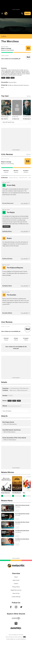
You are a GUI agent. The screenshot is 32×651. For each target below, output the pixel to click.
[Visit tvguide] (16, 624)
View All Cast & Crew (8, 122)
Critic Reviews (7, 154)
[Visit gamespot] (16, 619)
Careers (16, 583)
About (16, 577)
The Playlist (9, 212)
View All (28, 154)
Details (4, 382)
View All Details (7, 411)
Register (27, 13)
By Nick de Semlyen (7, 258)
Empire (7, 238)
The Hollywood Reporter (13, 268)
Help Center (16, 580)
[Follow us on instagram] (16, 608)
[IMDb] (24, 637)
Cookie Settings (16, 596)
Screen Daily (9, 185)
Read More (6, 226)
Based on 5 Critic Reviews (7, 50)
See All (29, 96)
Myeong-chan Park (18, 85)
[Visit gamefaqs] (16, 629)
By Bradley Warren (7, 231)
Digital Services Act (16, 590)
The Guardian (9, 295)
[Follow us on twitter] (21, 608)
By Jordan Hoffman (7, 313)
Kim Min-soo (11, 85)
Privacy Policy (16, 587)
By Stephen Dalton (7, 285)
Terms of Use (16, 593)
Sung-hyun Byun (12, 82)
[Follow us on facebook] (10, 608)
